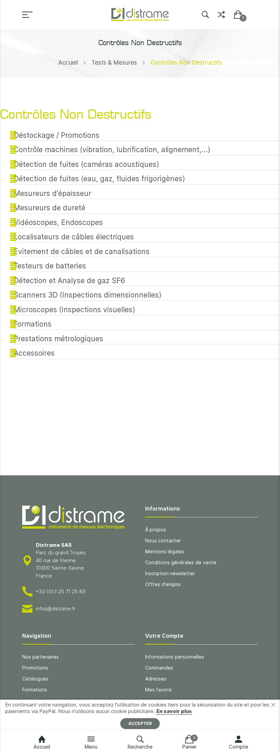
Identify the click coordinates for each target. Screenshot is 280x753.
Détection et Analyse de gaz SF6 (69, 280)
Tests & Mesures (114, 62)
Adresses (155, 679)
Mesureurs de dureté (49, 207)
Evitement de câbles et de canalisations (82, 251)
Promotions (35, 668)
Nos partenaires (40, 657)
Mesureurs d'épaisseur (52, 193)
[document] (140, 715)
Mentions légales (164, 551)
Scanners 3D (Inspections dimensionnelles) (88, 295)
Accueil (68, 62)
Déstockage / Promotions (56, 135)
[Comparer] (221, 13)
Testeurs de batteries (50, 266)
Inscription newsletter (170, 573)
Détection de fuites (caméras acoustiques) (86, 164)
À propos (155, 529)
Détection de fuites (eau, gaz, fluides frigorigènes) (99, 178)
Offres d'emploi (163, 584)
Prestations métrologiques (58, 338)
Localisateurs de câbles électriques (74, 237)
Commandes (159, 668)
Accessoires (34, 353)
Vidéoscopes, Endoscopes (58, 222)
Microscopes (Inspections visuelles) (74, 309)
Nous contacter (163, 540)
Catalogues (35, 679)
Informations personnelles (174, 657)
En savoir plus (174, 711)
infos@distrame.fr (55, 608)
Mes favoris (158, 689)
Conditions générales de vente (180, 562)
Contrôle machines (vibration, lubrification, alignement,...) (112, 149)
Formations (33, 324)
